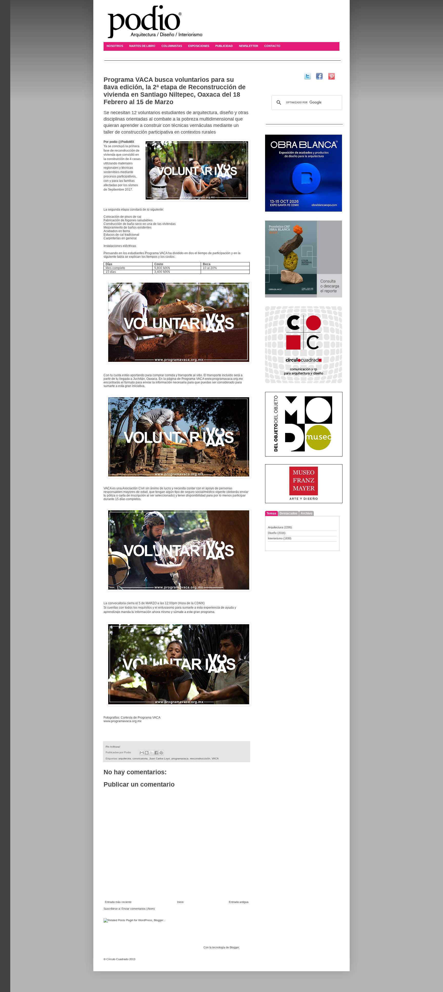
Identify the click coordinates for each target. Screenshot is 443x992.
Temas (271, 513)
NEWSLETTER (248, 45)
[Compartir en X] (151, 752)
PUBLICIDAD (224, 45)
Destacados (288, 513)
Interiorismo (275, 538)
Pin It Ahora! (113, 746)
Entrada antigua (238, 902)
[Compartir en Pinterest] (161, 752)
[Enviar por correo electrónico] (141, 752)
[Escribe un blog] (146, 752)
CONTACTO (272, 45)
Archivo (306, 513)
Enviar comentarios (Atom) (138, 908)
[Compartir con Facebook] (156, 752)
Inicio (180, 902)
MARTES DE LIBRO (142, 45)
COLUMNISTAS (172, 45)
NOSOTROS (115, 45)
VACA (215, 758)
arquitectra (124, 758)
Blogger (234, 947)
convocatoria (140, 758)
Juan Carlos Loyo (159, 758)
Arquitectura (275, 527)
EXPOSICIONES (198, 45)
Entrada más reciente (118, 902)
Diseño (272, 532)
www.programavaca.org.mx (224, 379)
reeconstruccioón (200, 758)
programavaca (180, 758)
